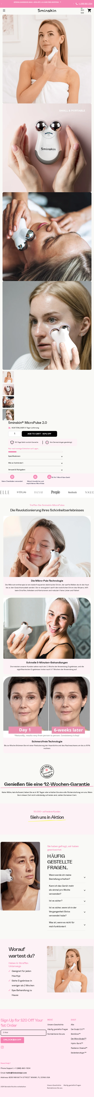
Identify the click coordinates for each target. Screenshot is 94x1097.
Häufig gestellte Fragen (57, 1029)
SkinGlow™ (75, 1034)
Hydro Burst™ (77, 1043)
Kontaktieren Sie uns (56, 1034)
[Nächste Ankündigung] (73, 3)
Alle (72, 1024)
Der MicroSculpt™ (78, 1039)
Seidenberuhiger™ (78, 1053)
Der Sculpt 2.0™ (77, 1029)
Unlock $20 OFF (12, 1040)
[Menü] (4, 10)
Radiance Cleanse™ (79, 1048)
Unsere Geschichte (55, 1024)
